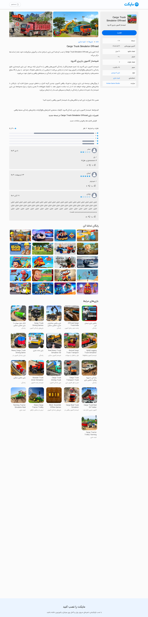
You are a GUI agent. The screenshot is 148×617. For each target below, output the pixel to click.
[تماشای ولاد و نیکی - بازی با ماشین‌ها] (65, 249)
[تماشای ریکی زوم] (20, 276)
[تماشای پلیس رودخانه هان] (87, 262)
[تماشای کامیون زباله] (87, 249)
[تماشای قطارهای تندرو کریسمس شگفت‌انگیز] (87, 289)
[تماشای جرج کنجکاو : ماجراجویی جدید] (20, 262)
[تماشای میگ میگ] (87, 276)
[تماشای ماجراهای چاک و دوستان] (65, 276)
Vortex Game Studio (113, 83)
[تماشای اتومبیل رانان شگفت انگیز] (65, 289)
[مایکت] (131, 6)
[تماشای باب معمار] (20, 249)
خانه (97, 41)
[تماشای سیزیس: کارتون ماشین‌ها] (87, 236)
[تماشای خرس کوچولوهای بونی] (42, 249)
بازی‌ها (90, 41)
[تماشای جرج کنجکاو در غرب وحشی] (42, 276)
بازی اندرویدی (115, 73)
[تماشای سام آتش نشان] (65, 236)
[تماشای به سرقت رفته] (65, 262)
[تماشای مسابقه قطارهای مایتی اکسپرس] (42, 262)
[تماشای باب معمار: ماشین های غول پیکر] (20, 236)
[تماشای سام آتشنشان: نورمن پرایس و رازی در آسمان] (42, 289)
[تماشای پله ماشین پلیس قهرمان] (42, 236)
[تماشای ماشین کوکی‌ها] (20, 289)
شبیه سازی (116, 78)
